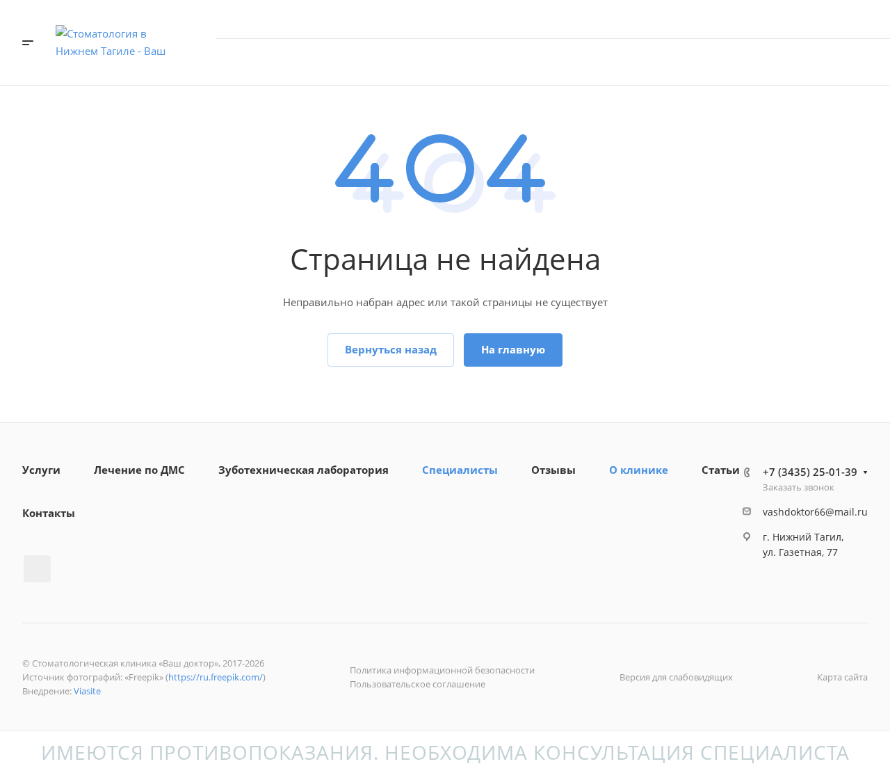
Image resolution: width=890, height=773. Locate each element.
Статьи (721, 470)
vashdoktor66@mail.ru (815, 511)
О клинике (638, 470)
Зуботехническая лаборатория (303, 470)
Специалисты (460, 470)
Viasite (87, 691)
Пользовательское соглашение (417, 684)
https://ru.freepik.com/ (215, 677)
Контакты (48, 513)
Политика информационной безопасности (442, 670)
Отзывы (553, 470)
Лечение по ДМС (139, 470)
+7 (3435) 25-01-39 (810, 19)
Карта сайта (842, 677)
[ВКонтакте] (37, 568)
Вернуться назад (391, 349)
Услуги (41, 470)
